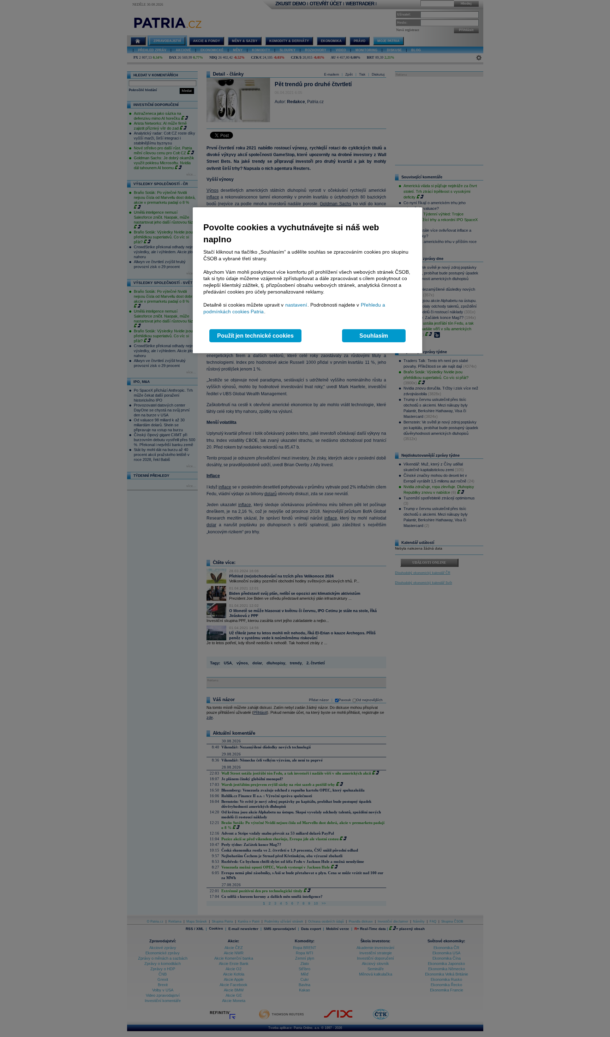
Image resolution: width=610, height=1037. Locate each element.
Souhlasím (373, 336)
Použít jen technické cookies (255, 336)
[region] (307, 280)
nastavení (296, 305)
